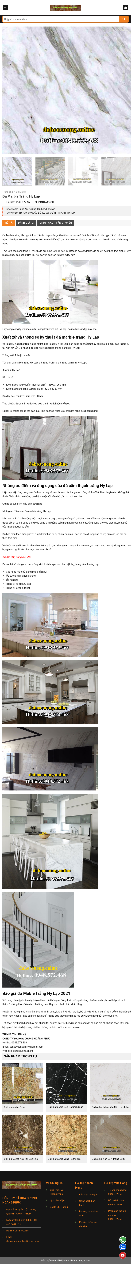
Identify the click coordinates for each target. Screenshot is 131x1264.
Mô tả (9, 222)
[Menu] (5, 7)
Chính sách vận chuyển (56, 222)
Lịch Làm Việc (57, 1200)
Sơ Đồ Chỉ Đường (59, 1207)
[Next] (124, 90)
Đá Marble (21, 191)
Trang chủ (7, 191)
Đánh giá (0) (26, 222)
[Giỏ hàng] (125, 7)
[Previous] (9, 90)
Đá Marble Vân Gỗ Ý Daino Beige (109, 1159)
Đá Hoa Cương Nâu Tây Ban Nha (21, 1159)
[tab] (8, 223)
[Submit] (124, 19)
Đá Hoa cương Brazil (14, 1107)
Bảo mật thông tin (88, 1194)
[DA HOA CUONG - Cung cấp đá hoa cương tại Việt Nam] (65, 7)
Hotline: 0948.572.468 (17, 1230)
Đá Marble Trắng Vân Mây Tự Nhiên (110, 1107)
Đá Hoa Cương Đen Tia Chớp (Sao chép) (65, 1108)
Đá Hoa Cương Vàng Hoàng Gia (64, 1159)
